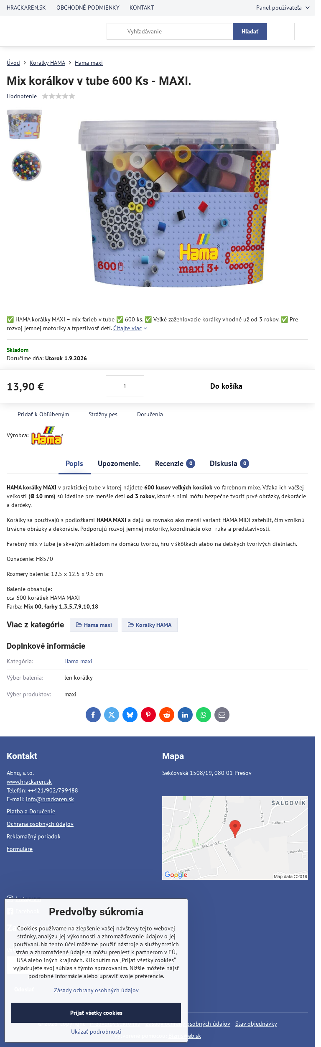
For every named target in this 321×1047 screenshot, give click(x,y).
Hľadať (250, 31)
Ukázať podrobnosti (96, 1031)
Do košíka (226, 386)
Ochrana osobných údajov (40, 824)
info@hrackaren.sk (50, 799)
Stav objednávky (256, 1023)
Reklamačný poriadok (34, 836)
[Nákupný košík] (284, 31)
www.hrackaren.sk (29, 781)
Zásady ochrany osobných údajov (96, 990)
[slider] (58, 96)
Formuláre (20, 849)
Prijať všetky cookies (96, 1012)
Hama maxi (78, 661)
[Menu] (305, 31)
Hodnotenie (22, 96)
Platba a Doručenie (31, 811)
